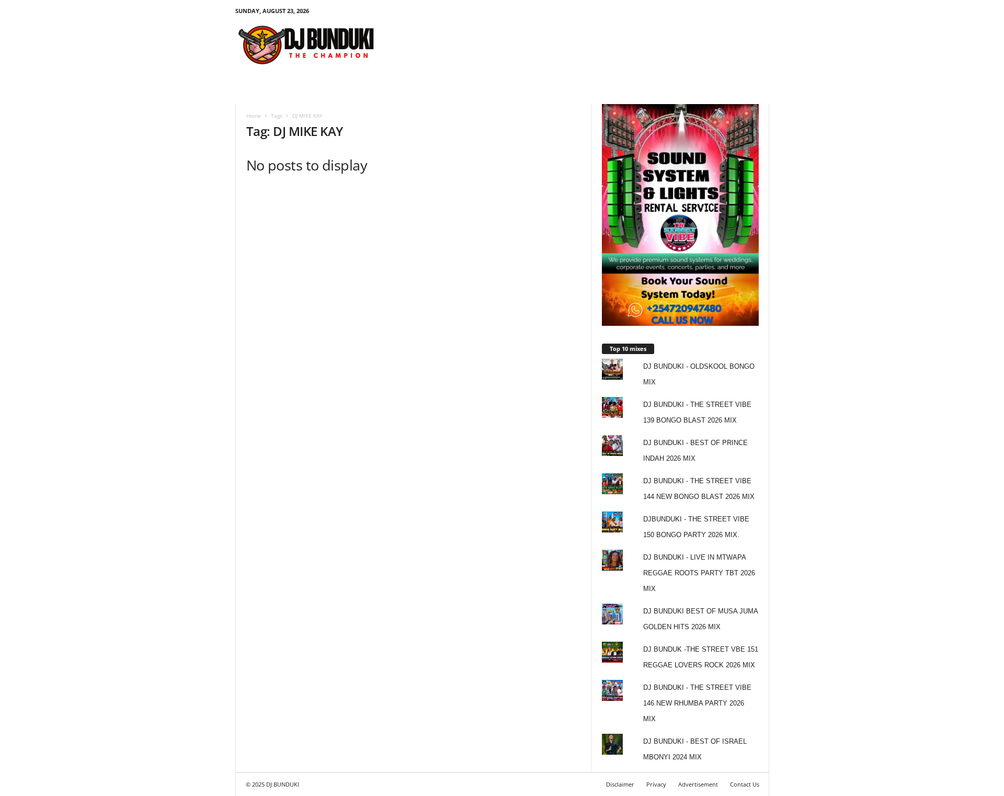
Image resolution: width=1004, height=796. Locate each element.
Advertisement (698, 784)
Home (253, 115)
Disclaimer (620, 784)
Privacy (656, 784)
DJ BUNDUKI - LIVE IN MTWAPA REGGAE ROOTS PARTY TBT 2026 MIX (699, 573)
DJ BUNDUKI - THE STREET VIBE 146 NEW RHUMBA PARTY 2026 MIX (697, 703)
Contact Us (744, 784)
